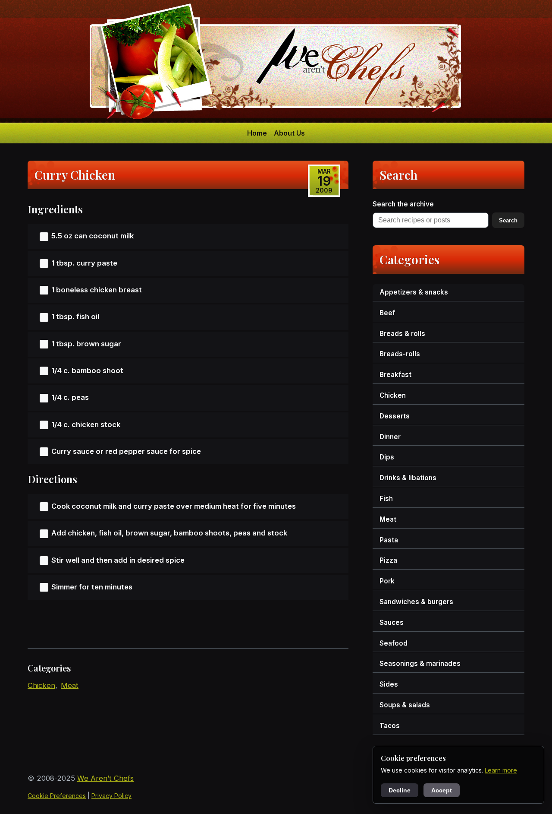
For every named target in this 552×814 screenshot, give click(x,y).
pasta (389, 540)
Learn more (501, 770)
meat (69, 685)
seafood (394, 643)
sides (389, 684)
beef (387, 313)
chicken (41, 685)
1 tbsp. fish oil (75, 316)
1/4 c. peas (70, 397)
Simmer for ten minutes (91, 587)
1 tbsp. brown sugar (86, 343)
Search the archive (403, 204)
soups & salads (405, 705)
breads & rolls (402, 333)
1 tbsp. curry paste (84, 263)
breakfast (395, 375)
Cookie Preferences (57, 795)
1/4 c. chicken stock (85, 424)
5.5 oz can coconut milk (92, 235)
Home (257, 133)
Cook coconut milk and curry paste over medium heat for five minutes (173, 506)
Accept (441, 790)
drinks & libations (408, 478)
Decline (400, 790)
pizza (388, 560)
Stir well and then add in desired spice (118, 560)
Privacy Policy (111, 795)
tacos (390, 726)
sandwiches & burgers (416, 602)
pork (387, 581)
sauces (392, 622)
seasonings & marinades (420, 663)
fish (386, 498)
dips (387, 457)
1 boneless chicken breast (96, 289)
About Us (289, 133)
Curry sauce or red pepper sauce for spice (126, 451)
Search (508, 220)
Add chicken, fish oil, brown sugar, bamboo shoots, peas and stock (169, 533)
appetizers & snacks (414, 292)
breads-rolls (400, 354)
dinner (390, 437)
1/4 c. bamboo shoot (87, 370)
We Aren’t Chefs (105, 778)
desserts (395, 416)
